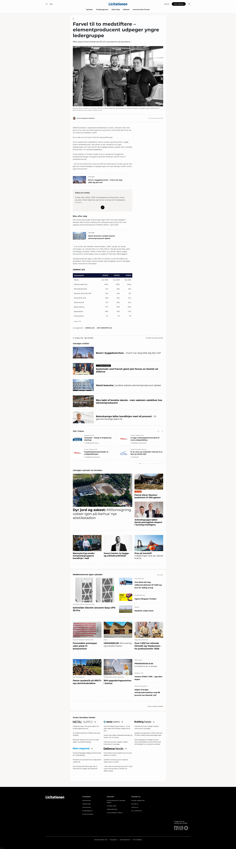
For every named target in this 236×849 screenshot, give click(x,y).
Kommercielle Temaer (141, 9)
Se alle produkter (87, 814)
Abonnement (86, 800)
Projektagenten (102, 9)
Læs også (91, 177)
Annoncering (86, 807)
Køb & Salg (116, 9)
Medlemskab (86, 804)
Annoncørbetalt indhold (114, 812)
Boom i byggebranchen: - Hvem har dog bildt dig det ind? (105, 181)
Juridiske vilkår (111, 806)
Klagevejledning (112, 809)
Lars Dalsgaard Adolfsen (86, 118)
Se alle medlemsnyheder (155, 706)
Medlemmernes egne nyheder (88, 574)
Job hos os (134, 807)
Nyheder (89, 9)
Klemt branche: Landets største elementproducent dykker (101, 237)
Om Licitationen (136, 811)
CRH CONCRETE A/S (104, 328)
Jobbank (126, 9)
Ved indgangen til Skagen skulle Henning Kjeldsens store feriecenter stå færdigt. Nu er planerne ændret (148, 742)
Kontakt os (134, 804)
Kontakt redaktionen (138, 800)
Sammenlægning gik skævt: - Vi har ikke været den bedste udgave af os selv (117, 728)
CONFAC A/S (89, 328)
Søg (51, 4)
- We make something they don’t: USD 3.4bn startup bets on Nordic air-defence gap (118, 769)
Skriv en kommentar (155, 338)
